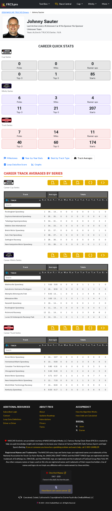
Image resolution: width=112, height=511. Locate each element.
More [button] (105, 3)
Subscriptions (45, 419)
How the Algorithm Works (86, 412)
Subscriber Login (10, 412)
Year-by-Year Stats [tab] (34, 158)
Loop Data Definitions (12, 419)
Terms (42, 427)
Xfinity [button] (91, 3)
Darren (82, 430)
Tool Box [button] (43, 3)
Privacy (42, 423)
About (42, 412)
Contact (6, 416)
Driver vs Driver (9, 423)
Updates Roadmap (47, 416)
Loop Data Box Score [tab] (17, 164)
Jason (81, 426)
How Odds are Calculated (86, 416)
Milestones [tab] (12, 158)
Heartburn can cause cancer (55, 490)
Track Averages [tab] (85, 158)
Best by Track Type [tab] (60, 158)
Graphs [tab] (38, 164)
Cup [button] (79, 3)
